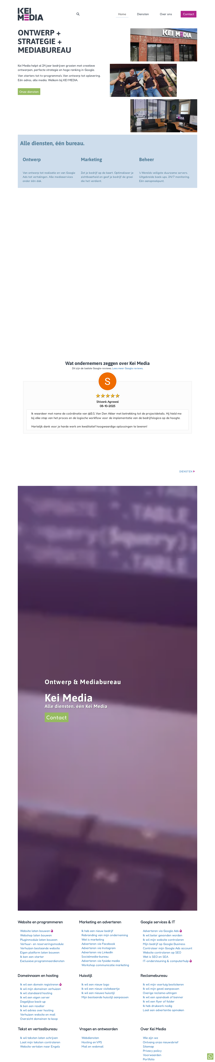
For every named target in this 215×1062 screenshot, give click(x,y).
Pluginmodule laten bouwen (38, 939)
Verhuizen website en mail (37, 1014)
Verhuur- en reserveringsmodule (42, 944)
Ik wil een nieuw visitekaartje (101, 988)
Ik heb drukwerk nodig (157, 1006)
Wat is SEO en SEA (155, 956)
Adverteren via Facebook (98, 943)
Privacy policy (152, 1050)
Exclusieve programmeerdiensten (42, 961)
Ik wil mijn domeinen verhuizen (40, 988)
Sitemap (148, 1046)
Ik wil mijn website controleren (163, 939)
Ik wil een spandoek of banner (163, 997)
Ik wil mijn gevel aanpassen (161, 988)
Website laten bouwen (35, 931)
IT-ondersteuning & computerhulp (166, 961)
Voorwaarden (152, 1055)
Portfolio (149, 1059)
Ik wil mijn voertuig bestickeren (163, 984)
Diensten (143, 14)
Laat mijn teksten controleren (40, 1042)
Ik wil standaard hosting (36, 993)
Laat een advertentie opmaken (163, 1010)
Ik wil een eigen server (35, 997)
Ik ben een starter (32, 956)
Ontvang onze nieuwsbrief (160, 1042)
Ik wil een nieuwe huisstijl (98, 993)
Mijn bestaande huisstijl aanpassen (105, 997)
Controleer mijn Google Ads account (167, 948)
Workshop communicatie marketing (105, 965)
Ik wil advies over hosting (37, 1010)
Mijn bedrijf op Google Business (164, 944)
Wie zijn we (150, 1037)
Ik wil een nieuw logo (95, 984)
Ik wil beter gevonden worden (162, 935)
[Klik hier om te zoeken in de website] (78, 14)
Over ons (166, 14)
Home (122, 14)
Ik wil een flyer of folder (159, 1001)
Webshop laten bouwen (36, 935)
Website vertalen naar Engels (40, 1046)
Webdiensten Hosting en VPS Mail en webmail (92, 1042)
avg (144, 338)
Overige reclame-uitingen (160, 993)
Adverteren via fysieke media (101, 960)
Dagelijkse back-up (33, 1001)
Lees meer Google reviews (127, 368)
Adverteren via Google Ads (161, 931)
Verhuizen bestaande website (40, 948)
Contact (188, 14)
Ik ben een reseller (32, 1006)
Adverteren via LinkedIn (97, 952)
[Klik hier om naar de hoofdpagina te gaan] (30, 14)
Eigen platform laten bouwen (39, 952)
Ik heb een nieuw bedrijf (97, 931)
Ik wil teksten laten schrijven (39, 1037)
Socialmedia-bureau (95, 956)
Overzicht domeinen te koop (39, 1018)
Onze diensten (29, 91)
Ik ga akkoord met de (133, 338)
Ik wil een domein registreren (39, 984)
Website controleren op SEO (162, 952)
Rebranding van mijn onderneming (105, 935)
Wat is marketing (93, 939)
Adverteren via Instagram (99, 948)
